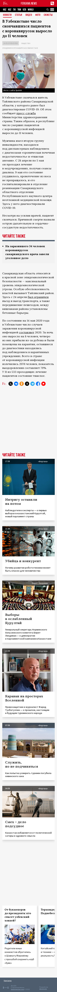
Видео (29, 15)
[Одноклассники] (21, 384)
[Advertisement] (28, 421)
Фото (37, 15)
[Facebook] (38, 384)
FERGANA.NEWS (29, 3)
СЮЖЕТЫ (48, 15)
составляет (26, 332)
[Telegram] (32, 384)
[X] (11, 384)
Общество (25, 43)
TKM (19, 9)
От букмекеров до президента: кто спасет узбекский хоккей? (18, 915)
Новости (7, 15)
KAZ (4, 9)
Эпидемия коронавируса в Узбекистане (20, 48)
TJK (14, 9)
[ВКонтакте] (16, 384)
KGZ (9, 9)
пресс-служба (26, 113)
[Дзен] (27, 384)
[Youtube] (43, 384)
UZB (24, 9)
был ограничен (38, 297)
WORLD (30, 9)
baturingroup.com (17, 989)
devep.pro (43, 989)
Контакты (8, 980)
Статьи (18, 15)
